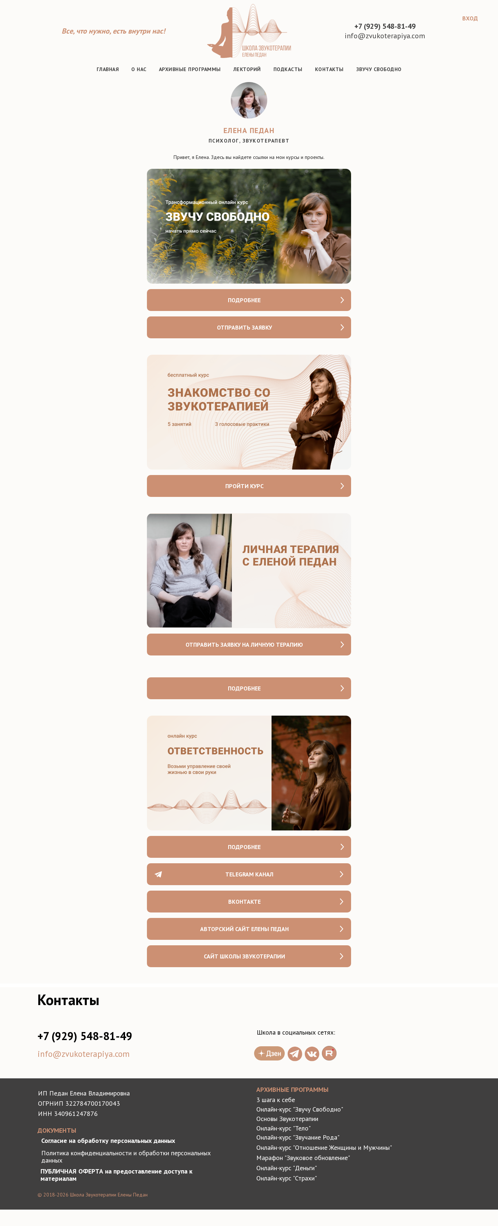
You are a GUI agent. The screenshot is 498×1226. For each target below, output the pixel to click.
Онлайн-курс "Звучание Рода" (297, 1137)
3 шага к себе (275, 1099)
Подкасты (288, 69)
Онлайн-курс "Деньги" (286, 1168)
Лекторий (247, 69)
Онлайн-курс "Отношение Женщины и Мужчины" (324, 1147)
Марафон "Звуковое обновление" (303, 1157)
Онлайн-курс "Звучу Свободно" (299, 1109)
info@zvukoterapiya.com (83, 1053)
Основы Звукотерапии (287, 1118)
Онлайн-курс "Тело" (283, 1128)
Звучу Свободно (379, 69)
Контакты (329, 69)
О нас (139, 69)
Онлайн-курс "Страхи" (286, 1178)
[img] (295, 1054)
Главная (108, 69)
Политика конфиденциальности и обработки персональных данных (126, 1156)
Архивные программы (190, 69)
